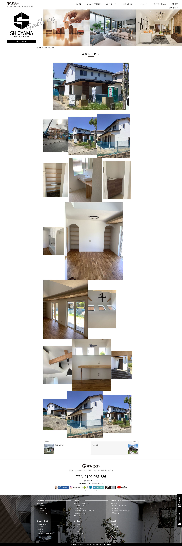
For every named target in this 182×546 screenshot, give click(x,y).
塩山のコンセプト (80, 503)
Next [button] (124, 487)
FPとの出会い (116, 513)
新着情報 (114, 524)
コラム (114, 533)
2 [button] (88, 491)
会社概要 (175, 4)
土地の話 (40, 529)
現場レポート (116, 529)
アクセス (77, 526)
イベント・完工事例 (93, 4)
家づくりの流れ (42, 524)
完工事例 (40, 503)
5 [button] (97, 491)
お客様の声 (41, 506)
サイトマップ (79, 533)
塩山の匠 (114, 503)
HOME (78, 4)
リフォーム (143, 4)
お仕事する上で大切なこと (45, 533)
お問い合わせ (173, 8)
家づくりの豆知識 (159, 4)
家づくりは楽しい (80, 515)
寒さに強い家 (79, 508)
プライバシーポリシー (81, 531)
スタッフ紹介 (79, 529)
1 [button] (85, 491)
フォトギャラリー (43, 513)
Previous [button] (58, 487)
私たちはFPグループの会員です (121, 510)
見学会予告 (41, 510)
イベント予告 (42, 508)
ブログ (114, 531)
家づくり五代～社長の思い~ (120, 506)
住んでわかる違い (80, 506)
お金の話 (40, 526)
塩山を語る (115, 508)
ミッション (41, 531)
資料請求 (114, 538)
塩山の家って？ (111, 4)
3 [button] (91, 491)
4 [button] (94, 491)
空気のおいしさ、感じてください (84, 510)
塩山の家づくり (128, 4)
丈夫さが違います (80, 513)
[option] (61, 487)
